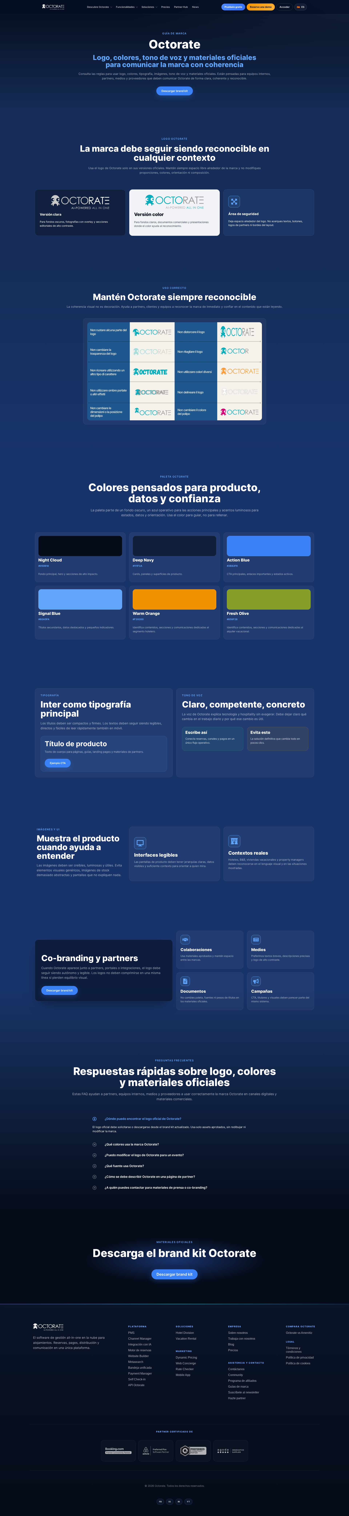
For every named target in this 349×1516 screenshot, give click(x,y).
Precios (165, 6)
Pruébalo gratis (233, 6)
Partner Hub (181, 6)
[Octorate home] (53, 7)
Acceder (285, 6)
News (195, 6)
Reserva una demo (261, 6)
